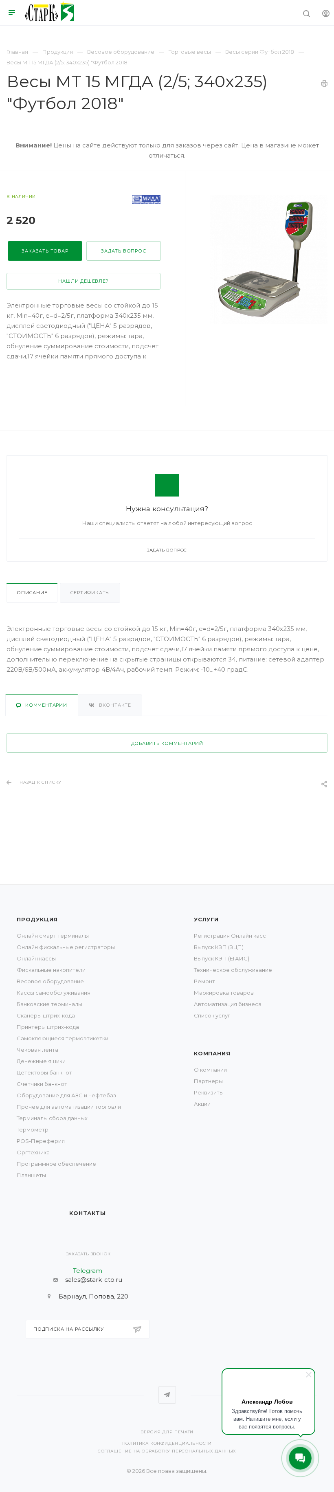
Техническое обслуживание (233, 970)
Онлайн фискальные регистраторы (66, 947)
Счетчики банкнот (42, 1084)
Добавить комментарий (167, 743)
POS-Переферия (41, 1141)
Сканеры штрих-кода (46, 1015)
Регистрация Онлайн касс (230, 935)
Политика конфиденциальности (167, 1443)
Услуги (206, 919)
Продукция (37, 919)
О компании (210, 1069)
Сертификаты (90, 592)
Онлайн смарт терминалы (53, 935)
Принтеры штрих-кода (48, 1027)
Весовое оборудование (50, 981)
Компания (212, 1053)
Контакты (87, 1213)
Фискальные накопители (51, 970)
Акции (202, 1104)
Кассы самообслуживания (53, 992)
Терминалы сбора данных (52, 1118)
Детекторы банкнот (44, 1072)
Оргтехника (33, 1152)
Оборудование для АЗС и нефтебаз (66, 1095)
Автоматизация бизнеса (227, 1004)
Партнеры (208, 1081)
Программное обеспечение (56, 1163)
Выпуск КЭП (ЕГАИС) (221, 958)
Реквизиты (209, 1092)
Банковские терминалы (49, 1004)
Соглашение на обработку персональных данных (167, 1451)
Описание (32, 592)
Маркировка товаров (224, 992)
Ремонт (204, 981)
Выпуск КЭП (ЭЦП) (219, 947)
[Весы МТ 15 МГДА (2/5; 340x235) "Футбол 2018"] (268, 259)
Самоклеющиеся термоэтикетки (62, 1038)
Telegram (167, 1395)
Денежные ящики (41, 1061)
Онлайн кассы (36, 958)
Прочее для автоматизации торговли (69, 1106)
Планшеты (31, 1175)
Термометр (32, 1129)
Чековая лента (37, 1049)
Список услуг (212, 1015)
